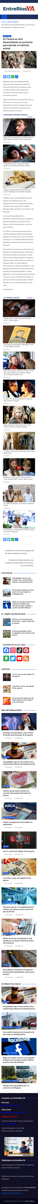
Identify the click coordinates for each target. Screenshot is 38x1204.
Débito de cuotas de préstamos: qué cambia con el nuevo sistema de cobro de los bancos (18, 940)
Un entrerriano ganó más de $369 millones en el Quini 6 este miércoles (23, 700)
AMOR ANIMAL (7, 36)
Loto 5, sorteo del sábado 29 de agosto (18, 851)
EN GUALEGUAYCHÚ (8, 1027)
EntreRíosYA (26, 71)
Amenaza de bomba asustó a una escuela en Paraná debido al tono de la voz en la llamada (19, 563)
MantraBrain (30, 1201)
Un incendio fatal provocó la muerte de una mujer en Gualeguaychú (23, 592)
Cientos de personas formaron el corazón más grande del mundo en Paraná (17, 793)
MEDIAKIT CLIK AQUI (9, 1117)
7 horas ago (8, 767)
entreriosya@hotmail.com (11, 1193)
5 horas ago (8, 738)
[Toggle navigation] (9, 17)
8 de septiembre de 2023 (12, 71)
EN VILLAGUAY (7, 1080)
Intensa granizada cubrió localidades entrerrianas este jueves (23, 633)
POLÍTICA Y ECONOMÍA (9, 817)
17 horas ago (9, 977)
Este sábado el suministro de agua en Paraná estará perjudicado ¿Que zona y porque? (18, 972)
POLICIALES (6, 757)
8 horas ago (8, 827)
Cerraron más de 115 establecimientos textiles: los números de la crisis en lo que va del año (18, 909)
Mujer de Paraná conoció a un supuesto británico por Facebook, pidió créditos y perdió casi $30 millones (23, 605)
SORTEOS (5, 846)
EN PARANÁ (6, 786)
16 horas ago (9, 914)
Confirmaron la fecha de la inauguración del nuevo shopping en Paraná (19, 552)
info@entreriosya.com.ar (11, 1105)
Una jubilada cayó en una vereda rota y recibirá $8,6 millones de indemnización (22, 580)
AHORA (5, 728)
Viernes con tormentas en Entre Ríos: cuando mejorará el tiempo (23, 621)
